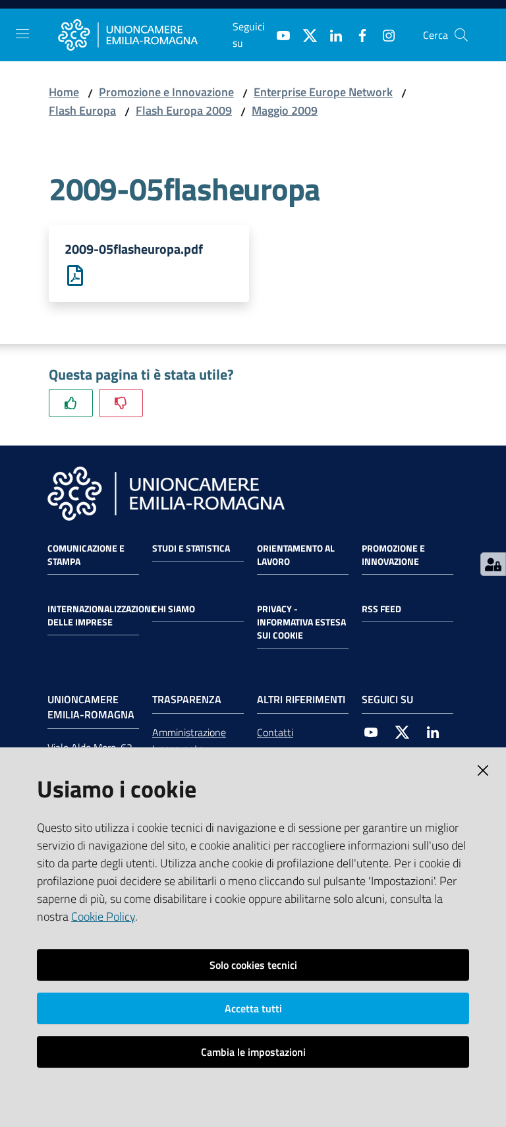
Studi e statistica (191, 548)
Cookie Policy (103, 916)
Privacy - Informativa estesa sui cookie (301, 622)
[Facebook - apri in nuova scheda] (357, 34)
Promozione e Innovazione (166, 92)
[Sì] (71, 403)
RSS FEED (381, 609)
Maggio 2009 (285, 110)
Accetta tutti (253, 1008)
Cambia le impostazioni (253, 1052)
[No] (121, 403)
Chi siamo (173, 609)
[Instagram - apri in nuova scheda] (383, 34)
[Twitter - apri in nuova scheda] (304, 34)
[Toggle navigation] (22, 34)
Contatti (275, 732)
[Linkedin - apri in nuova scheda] (331, 34)
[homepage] (145, 35)
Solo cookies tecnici (253, 965)
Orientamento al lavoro (296, 555)
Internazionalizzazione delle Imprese (101, 615)
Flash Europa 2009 (184, 110)
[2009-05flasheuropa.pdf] (75, 274)
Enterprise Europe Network (323, 92)
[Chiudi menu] (458, 26)
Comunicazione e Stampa (86, 555)
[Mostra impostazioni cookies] (493, 564)
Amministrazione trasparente (189, 740)
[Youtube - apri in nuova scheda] (278, 34)
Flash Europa (82, 110)
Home (64, 92)
